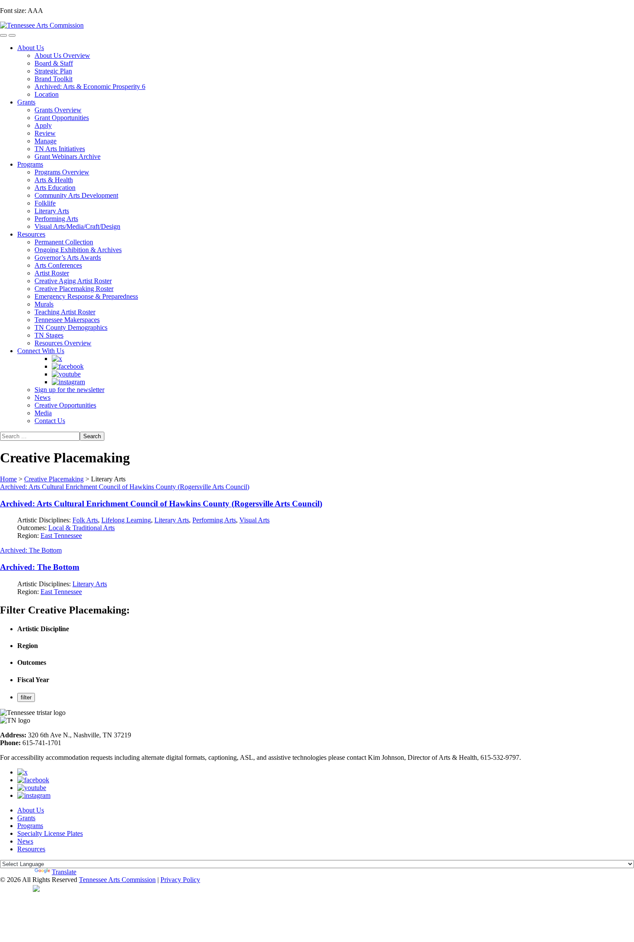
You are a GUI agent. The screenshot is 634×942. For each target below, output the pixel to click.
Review (45, 133)
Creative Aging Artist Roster (73, 280)
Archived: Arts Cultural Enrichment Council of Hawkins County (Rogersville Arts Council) (124, 486)
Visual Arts (254, 520)
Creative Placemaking (54, 479)
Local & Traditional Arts (81, 527)
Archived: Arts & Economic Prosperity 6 (90, 86)
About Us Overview (62, 55)
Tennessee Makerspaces (67, 319)
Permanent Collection (64, 242)
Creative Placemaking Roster (74, 288)
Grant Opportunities (62, 117)
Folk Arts (85, 520)
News (42, 397)
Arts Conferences (58, 265)
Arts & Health (54, 179)
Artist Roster (52, 273)
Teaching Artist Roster (65, 312)
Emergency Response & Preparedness (86, 296)
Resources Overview (63, 343)
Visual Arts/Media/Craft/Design (77, 226)
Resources (31, 234)
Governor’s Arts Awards (68, 257)
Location (47, 94)
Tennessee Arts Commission (117, 879)
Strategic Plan (53, 71)
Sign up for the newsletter (69, 389)
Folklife (45, 203)
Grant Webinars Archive (67, 156)
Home (8, 479)
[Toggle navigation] (3, 35)
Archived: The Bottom (31, 550)
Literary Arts (52, 211)
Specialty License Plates (50, 833)
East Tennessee (61, 535)
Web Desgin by (16, 888)
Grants (26, 102)
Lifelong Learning (126, 520)
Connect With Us (40, 350)
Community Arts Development (76, 195)
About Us (30, 47)
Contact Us (50, 420)
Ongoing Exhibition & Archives (78, 249)
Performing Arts (56, 218)
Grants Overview (58, 110)
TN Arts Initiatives (60, 148)
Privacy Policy (180, 879)
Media (43, 413)
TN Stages (49, 335)
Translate (64, 872)
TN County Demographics (71, 327)
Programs (30, 164)
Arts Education (55, 187)
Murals (44, 304)
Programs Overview (62, 172)
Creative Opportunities (65, 405)
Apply (43, 125)
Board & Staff (54, 63)
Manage (45, 141)
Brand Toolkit (53, 78)
